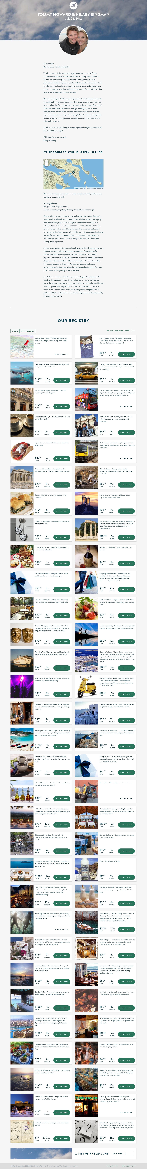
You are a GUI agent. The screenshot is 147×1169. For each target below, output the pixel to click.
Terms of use (113, 1166)
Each (101, 356)
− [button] (46, 165)
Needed (111, 356)
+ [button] (46, 162)
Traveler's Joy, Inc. (19, 1166)
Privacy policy (129, 1166)
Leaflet (76, 188)
